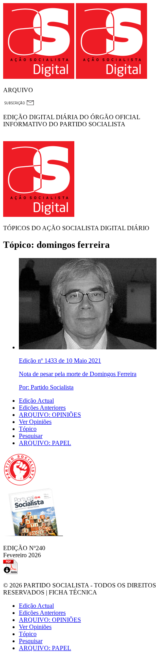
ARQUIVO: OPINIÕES (50, 414)
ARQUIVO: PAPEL (45, 443)
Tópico (28, 428)
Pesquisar (30, 436)
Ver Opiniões (35, 421)
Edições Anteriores (42, 407)
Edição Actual (36, 400)
